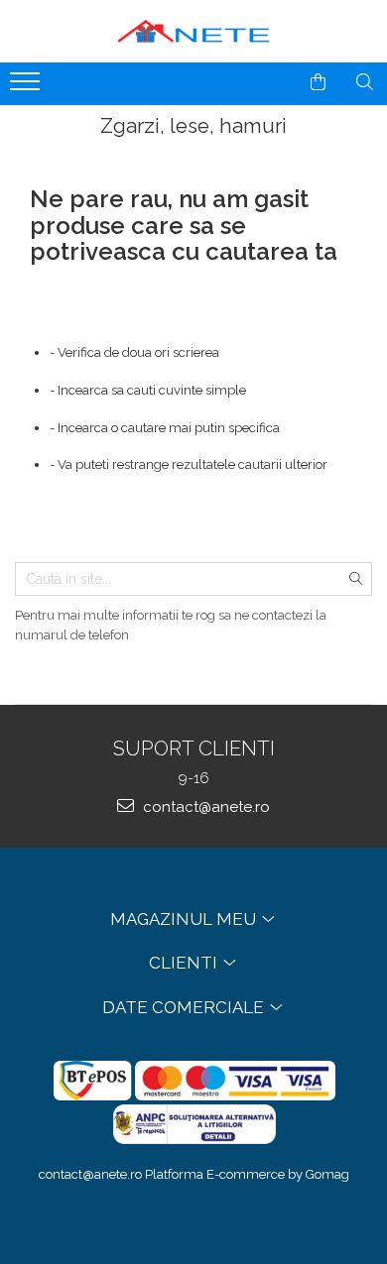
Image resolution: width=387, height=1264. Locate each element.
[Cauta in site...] (364, 82)
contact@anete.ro (204, 807)
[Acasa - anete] (193, 31)
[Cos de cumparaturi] (318, 82)
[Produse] (27, 87)
